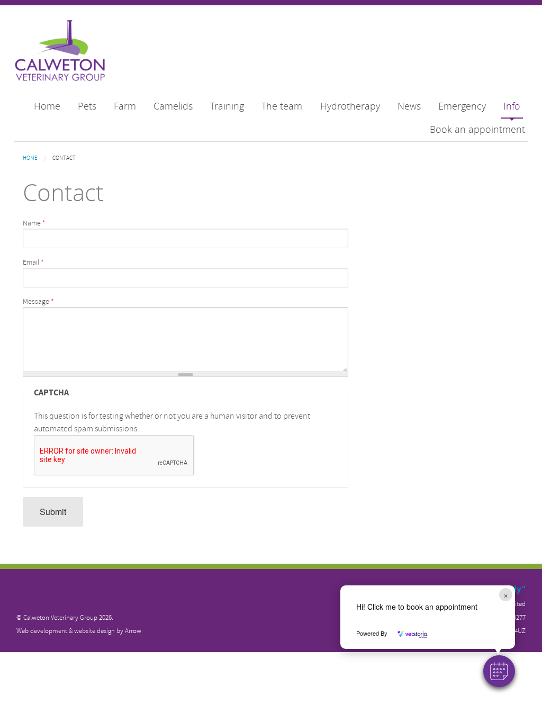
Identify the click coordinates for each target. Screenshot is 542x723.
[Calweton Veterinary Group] (60, 51)
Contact (64, 158)
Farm (125, 106)
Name (34, 223)
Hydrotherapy (350, 106)
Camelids (173, 106)
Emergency (462, 106)
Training (227, 106)
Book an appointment (477, 129)
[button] (499, 671)
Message (38, 301)
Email (33, 262)
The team (281, 106)
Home (47, 106)
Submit (53, 511)
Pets (87, 106)
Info (511, 106)
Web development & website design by (78, 631)
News (409, 106)
